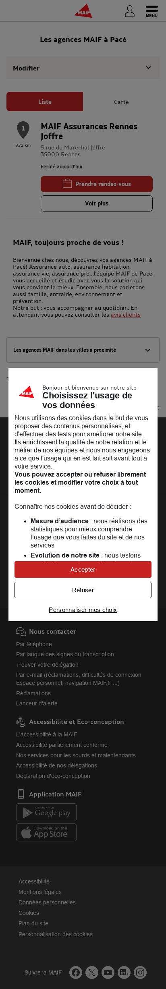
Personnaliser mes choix (83, 609)
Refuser (83, 590)
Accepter (83, 569)
